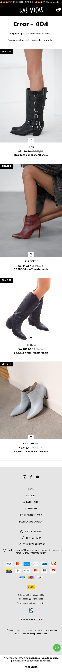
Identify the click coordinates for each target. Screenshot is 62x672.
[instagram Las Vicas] (25, 477)
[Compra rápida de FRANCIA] (31, 338)
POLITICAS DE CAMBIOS (31, 521)
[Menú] (5, 10)
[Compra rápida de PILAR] (31, 140)
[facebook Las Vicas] (31, 477)
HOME (31, 489)
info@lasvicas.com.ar (34, 544)
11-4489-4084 (33, 538)
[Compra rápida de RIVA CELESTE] (31, 437)
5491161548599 (33, 531)
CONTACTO (31, 508)
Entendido (31, 667)
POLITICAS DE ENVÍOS (31, 515)
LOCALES (31, 495)
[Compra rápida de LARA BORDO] (31, 254)
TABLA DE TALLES (31, 502)
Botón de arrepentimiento (33, 634)
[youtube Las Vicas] (37, 477)
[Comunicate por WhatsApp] (56, 647)
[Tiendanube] (31, 600)
